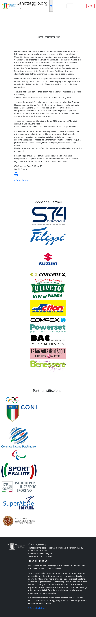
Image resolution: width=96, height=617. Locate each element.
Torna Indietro (22, 180)
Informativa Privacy (37, 608)
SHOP (90, 6)
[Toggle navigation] (69, 6)
